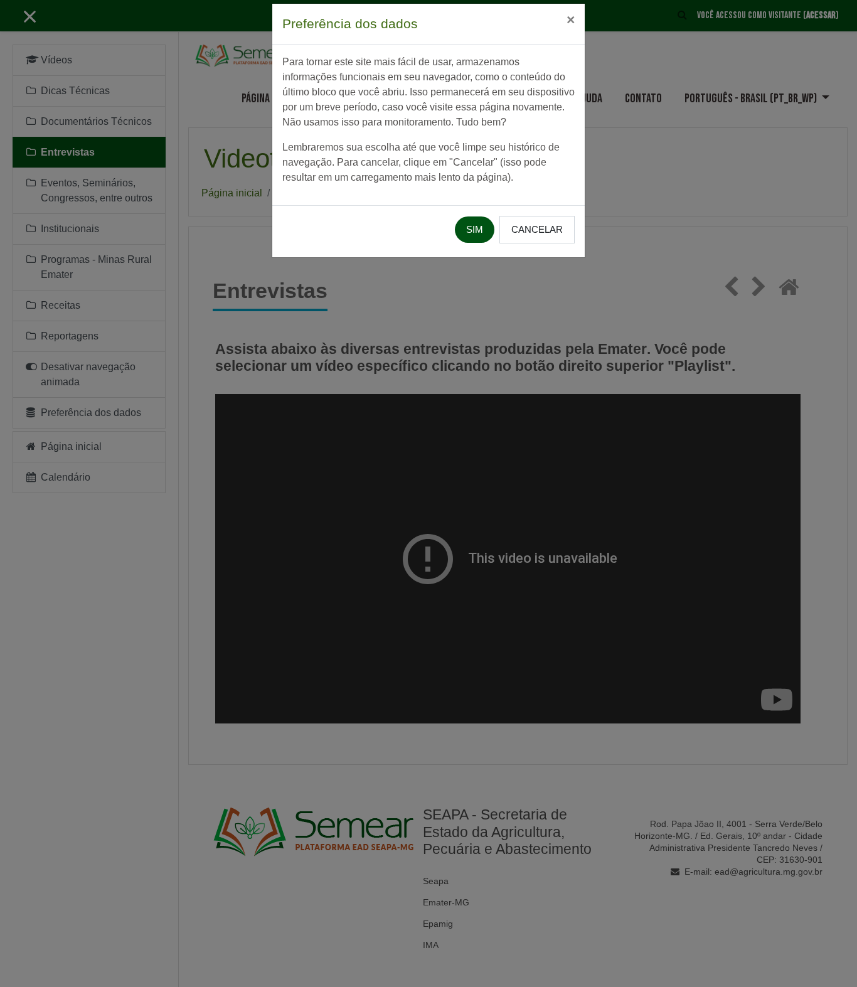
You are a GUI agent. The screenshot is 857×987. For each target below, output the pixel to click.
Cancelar (537, 229)
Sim (474, 229)
